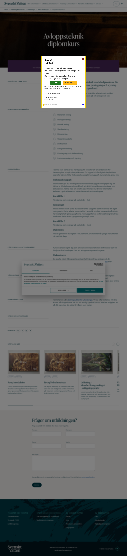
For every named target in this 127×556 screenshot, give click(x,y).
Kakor (82, 105)
